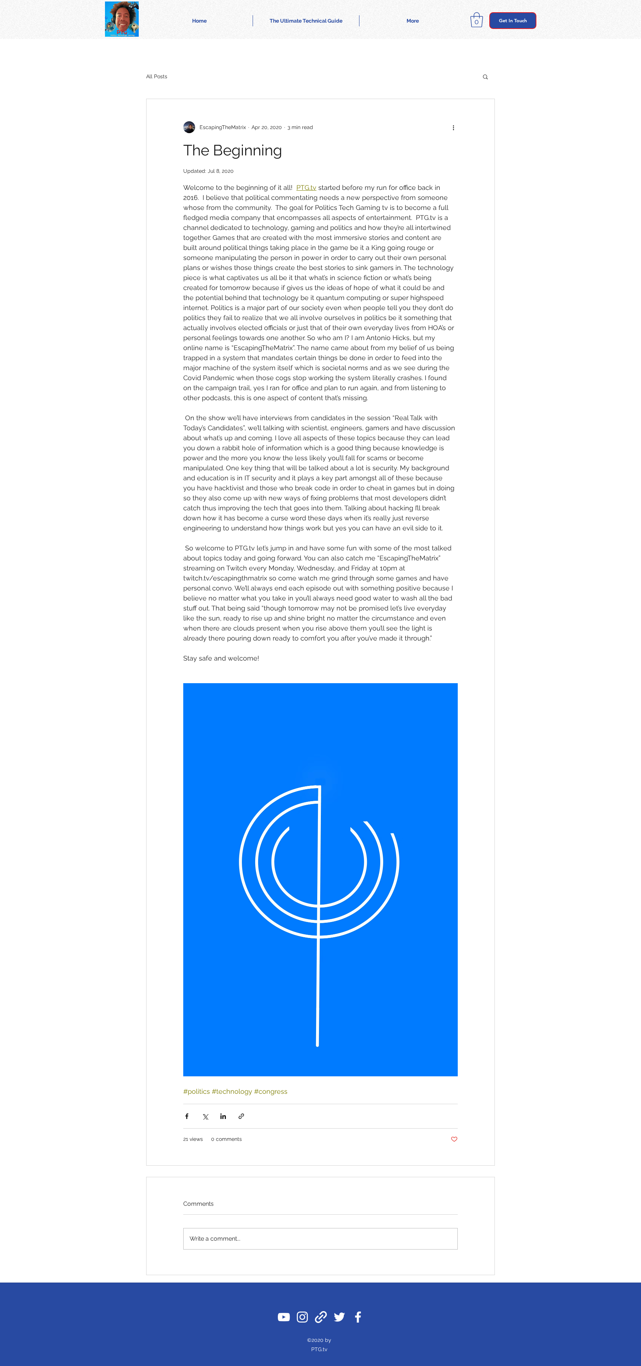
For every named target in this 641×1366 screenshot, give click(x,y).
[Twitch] (320, 1317)
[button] (476, 19)
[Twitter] (339, 1317)
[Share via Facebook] (186, 1116)
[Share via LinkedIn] (223, 1116)
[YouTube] (283, 1317)
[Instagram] (302, 1317)
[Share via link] (241, 1116)
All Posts (156, 76)
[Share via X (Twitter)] (204, 1116)
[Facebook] (358, 1317)
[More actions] (453, 127)
